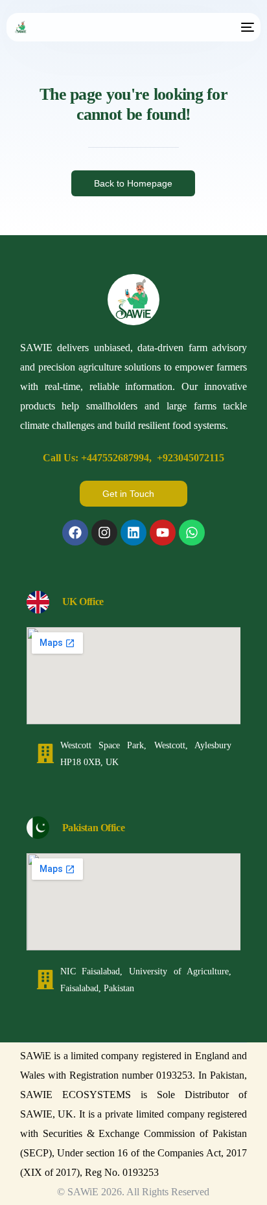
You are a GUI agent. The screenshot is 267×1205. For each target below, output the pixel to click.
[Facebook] (75, 532)
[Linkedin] (133, 532)
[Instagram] (104, 532)
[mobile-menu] (246, 27)
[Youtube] (163, 532)
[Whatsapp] (192, 532)
